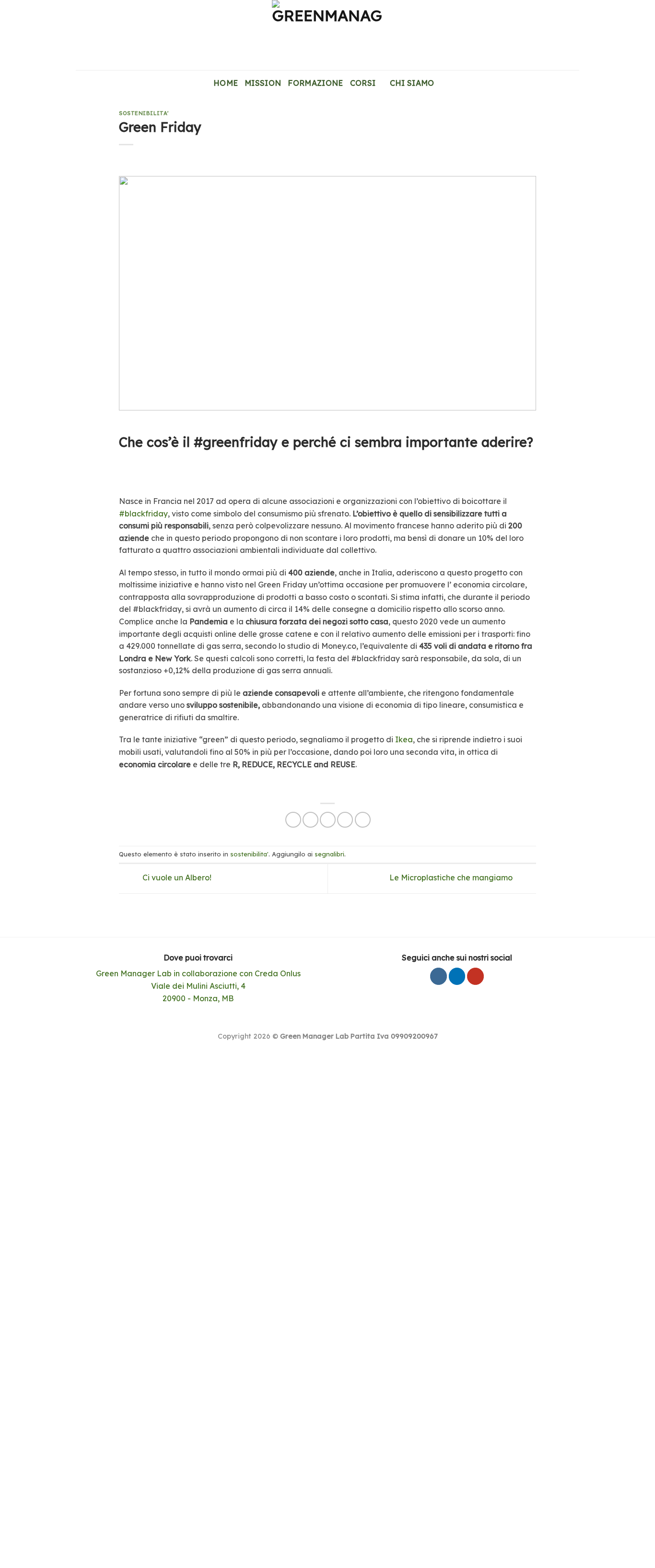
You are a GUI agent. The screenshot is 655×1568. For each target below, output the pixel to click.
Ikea (404, 739)
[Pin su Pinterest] (345, 820)
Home (225, 83)
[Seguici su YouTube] (475, 976)
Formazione (315, 83)
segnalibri (329, 854)
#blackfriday (143, 513)
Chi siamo (412, 83)
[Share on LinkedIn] (363, 820)
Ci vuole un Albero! (175, 878)
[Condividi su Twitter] (310, 820)
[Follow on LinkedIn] (457, 976)
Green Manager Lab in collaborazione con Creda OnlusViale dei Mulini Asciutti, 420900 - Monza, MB (198, 986)
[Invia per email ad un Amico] (328, 820)
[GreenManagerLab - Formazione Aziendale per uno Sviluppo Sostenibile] (327, 35)
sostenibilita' (144, 113)
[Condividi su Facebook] (293, 820)
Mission (263, 83)
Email (45, 1189)
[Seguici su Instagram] (438, 976)
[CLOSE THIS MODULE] (373, 1058)
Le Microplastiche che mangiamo (452, 878)
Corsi (363, 83)
